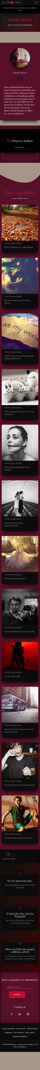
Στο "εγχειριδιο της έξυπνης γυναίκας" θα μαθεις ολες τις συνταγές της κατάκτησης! (20, 957)
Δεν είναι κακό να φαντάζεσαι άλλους (17, 301)
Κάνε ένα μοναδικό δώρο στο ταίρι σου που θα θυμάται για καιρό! (20, 921)
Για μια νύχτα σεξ (12, 676)
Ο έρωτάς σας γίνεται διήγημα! (20, 915)
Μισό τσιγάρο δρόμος (14, 243)
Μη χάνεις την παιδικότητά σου (18, 838)
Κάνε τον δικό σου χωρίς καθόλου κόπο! (20, 950)
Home (10, 25)
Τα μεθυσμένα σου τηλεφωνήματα (19, 785)
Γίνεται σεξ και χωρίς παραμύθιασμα (13, 524)
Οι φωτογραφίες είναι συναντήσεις (19, 631)
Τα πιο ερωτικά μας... (20, 881)
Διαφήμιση (8, 1032)
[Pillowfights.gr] (12, 2)
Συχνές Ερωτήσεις (8, 1028)
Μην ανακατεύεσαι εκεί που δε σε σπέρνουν (19, 412)
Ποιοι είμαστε (19, 1032)
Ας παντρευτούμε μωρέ (14, 578)
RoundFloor (22, 1047)
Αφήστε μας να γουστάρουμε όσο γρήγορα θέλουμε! (19, 357)
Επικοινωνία (20, 1028)
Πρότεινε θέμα (32, 1028)
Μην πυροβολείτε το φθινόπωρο (18, 247)
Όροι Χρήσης (29, 1032)
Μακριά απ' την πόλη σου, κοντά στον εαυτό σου (18, 730)
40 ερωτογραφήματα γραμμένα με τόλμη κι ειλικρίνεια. (20, 886)
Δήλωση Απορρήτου (20, 1036)
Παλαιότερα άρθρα (8, 859)
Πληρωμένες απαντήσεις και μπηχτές (16, 468)
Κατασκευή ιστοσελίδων (26, 1044)
